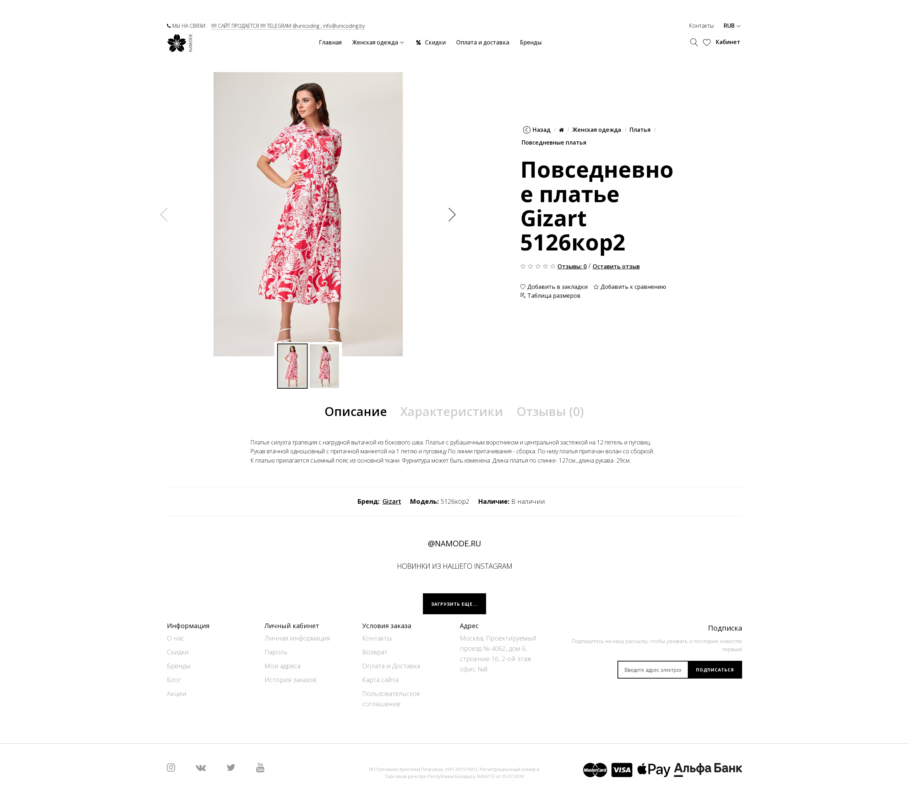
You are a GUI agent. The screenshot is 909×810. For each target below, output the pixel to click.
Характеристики (451, 411)
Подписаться (715, 670)
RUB (730, 25)
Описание (356, 411)
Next (452, 214)
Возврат (374, 652)
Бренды (179, 666)
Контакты (701, 25)
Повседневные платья (554, 142)
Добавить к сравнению (632, 286)
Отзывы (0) (550, 411)
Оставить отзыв (616, 266)
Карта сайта (380, 679)
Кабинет (728, 42)
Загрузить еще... (454, 604)
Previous (164, 214)
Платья (640, 130)
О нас (175, 638)
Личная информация (297, 638)
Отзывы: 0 (572, 266)
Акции (176, 693)
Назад (541, 130)
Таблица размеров (553, 295)
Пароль (276, 652)
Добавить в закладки (557, 286)
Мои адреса (282, 666)
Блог (174, 679)
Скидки (178, 652)
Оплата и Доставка (391, 666)
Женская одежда (596, 130)
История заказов (290, 679)
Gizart (391, 501)
